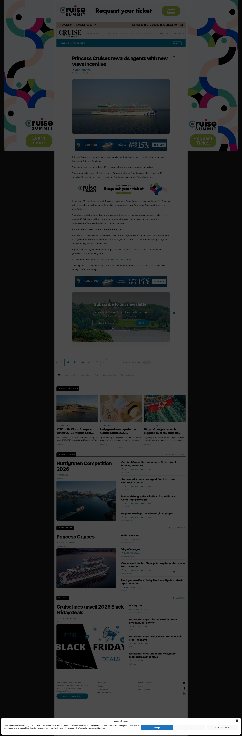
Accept (157, 727)
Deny (190, 727)
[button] (237, 721)
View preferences (222, 727)
